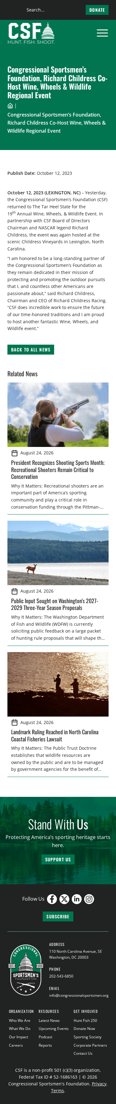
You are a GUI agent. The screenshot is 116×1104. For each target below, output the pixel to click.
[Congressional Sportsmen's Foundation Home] (31, 33)
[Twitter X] (64, 899)
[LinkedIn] (77, 899)
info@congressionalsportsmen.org (79, 995)
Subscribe (57, 916)
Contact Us (83, 1053)
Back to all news (30, 349)
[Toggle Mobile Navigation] (102, 33)
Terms (57, 1090)
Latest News (49, 1020)
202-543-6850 (61, 976)
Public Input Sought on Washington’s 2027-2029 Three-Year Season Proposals (54, 604)
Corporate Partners (90, 1045)
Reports (45, 1045)
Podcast (45, 1037)
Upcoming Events (54, 1028)
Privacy (99, 1084)
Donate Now (84, 1028)
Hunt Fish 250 (85, 1020)
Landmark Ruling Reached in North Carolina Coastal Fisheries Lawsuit (54, 735)
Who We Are (19, 1020)
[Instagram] (89, 899)
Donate (97, 10)
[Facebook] (52, 899)
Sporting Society (87, 1037)
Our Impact (18, 1037)
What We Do (19, 1028)
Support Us (58, 859)
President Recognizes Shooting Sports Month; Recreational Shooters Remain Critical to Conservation (58, 469)
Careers (16, 1045)
